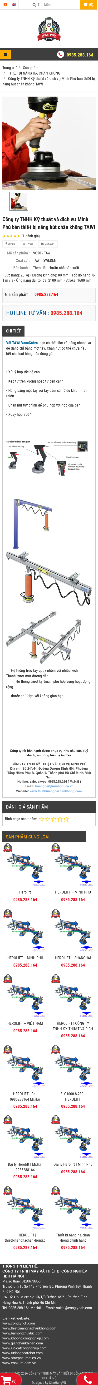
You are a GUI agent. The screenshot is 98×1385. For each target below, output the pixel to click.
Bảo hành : (21, 268)
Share (11, 243)
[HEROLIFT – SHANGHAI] (73, 952)
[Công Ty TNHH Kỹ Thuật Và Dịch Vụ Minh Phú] (49, 39)
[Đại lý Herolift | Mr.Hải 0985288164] (25, 1158)
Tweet (29, 243)
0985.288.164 (80, 55)
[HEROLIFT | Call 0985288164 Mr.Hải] (25, 1088)
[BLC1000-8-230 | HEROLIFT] (73, 1088)
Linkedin (49, 243)
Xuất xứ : (23, 260)
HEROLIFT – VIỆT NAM (25, 1023)
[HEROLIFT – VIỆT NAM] (25, 1017)
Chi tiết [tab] (13, 330)
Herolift (25, 892)
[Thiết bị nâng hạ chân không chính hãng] (73, 1229)
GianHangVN (57, 1383)
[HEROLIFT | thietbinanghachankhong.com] (25, 1229)
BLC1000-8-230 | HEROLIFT (72, 1097)
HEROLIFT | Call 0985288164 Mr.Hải (25, 1097)
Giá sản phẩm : (17, 294)
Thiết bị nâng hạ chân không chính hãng (73, 1238)
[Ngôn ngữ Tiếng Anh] (14, 4)
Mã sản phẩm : (18, 253)
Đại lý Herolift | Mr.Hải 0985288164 (25, 1167)
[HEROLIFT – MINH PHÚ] (73, 886)
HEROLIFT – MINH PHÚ (73, 892)
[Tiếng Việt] (5, 4)
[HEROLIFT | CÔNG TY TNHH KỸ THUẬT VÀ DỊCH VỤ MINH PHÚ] (73, 1017)
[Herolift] (25, 886)
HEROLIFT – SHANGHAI (73, 958)
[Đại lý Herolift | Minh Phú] (73, 1158)
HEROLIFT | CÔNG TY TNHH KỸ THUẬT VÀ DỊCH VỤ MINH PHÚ (73, 1029)
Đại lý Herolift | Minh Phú (73, 1164)
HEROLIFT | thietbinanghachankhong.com (27, 1238)
